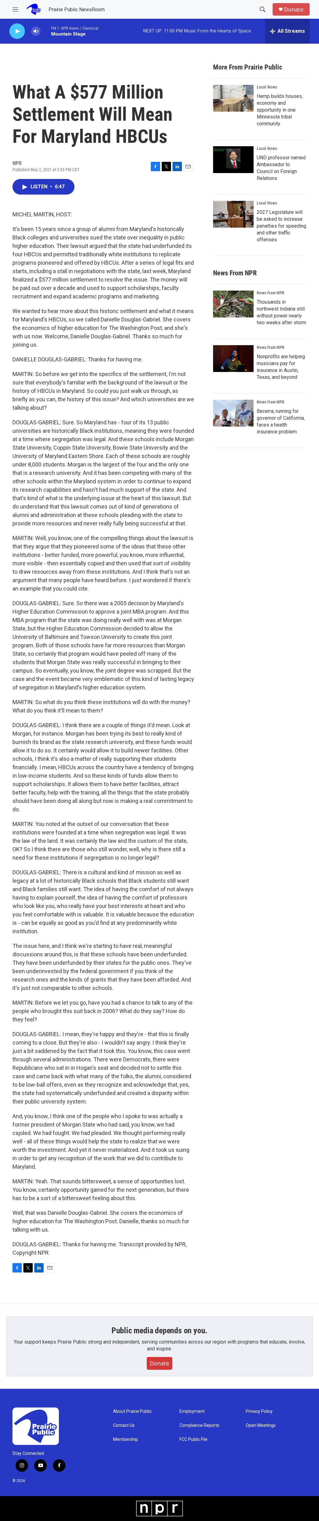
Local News (267, 86)
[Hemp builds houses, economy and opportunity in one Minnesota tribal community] (233, 98)
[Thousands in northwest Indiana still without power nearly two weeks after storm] (233, 304)
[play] (17, 31)
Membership (125, 1439)
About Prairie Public (132, 1411)
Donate (293, 9)
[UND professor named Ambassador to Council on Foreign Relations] (233, 159)
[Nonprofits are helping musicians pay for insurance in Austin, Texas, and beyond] (233, 358)
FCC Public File (193, 1439)
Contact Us (124, 1425)
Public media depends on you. (159, 1330)
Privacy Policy (259, 1411)
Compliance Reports (199, 1425)
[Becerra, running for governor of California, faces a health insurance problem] (233, 413)
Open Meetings (261, 1425)
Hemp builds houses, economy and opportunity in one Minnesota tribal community (280, 110)
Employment (192, 1411)
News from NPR (270, 292)
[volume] (36, 31)
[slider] (46, 31)
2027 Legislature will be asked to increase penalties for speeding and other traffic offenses (281, 226)
